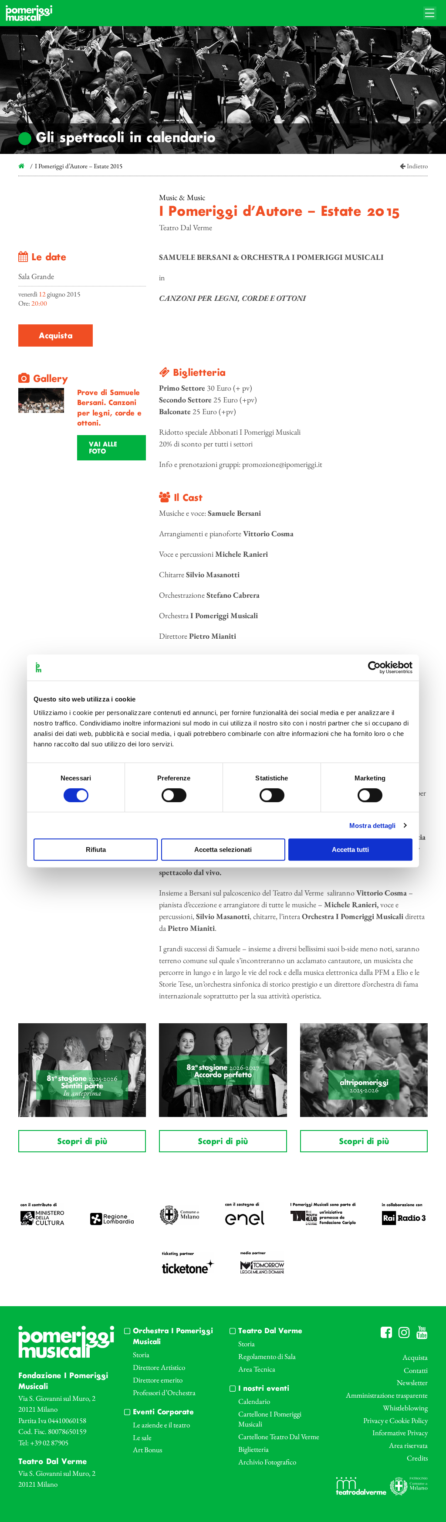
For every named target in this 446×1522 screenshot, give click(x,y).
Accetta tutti (350, 849)
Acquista (55, 336)
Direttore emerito (157, 1380)
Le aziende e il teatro (161, 1425)
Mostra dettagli (372, 825)
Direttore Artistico (159, 1367)
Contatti (416, 1370)
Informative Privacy (400, 1432)
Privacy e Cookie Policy (395, 1420)
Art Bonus (147, 1449)
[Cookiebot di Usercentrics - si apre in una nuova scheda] (374, 667)
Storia (141, 1354)
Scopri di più (82, 1142)
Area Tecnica (256, 1369)
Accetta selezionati (223, 849)
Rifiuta (96, 849)
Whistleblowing (405, 1408)
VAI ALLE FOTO (103, 448)
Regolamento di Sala (267, 1356)
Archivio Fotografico (267, 1462)
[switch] (174, 795)
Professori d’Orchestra (164, 1392)
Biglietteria (253, 1449)
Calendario (254, 1401)
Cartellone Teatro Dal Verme (278, 1436)
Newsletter (412, 1382)
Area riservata (408, 1445)
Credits (417, 1458)
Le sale (142, 1437)
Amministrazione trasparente (387, 1395)
